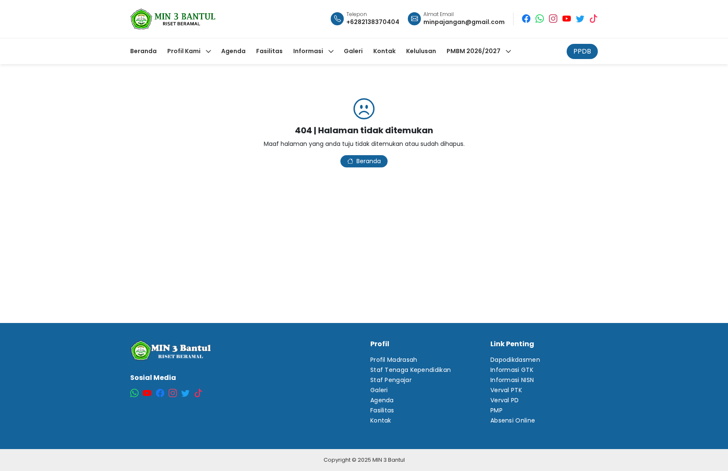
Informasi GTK (511, 370)
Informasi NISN (512, 380)
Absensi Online (512, 420)
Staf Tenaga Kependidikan (410, 370)
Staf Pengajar (391, 380)
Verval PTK (506, 390)
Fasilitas (382, 410)
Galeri (379, 390)
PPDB (582, 51)
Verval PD (504, 400)
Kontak (380, 420)
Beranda (368, 161)
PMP (496, 410)
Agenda (382, 400)
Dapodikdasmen (515, 359)
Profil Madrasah (394, 359)
